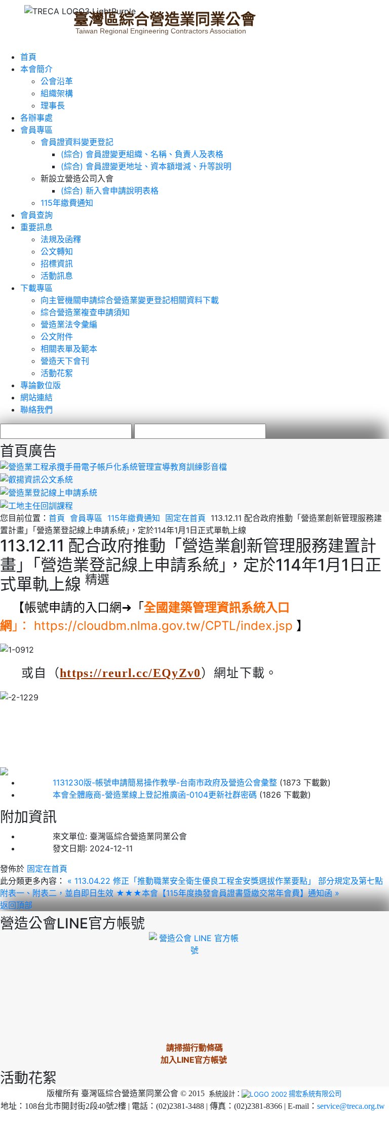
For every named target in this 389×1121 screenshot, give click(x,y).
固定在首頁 (185, 518)
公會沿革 (57, 81)
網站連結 (36, 397)
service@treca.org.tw (351, 1106)
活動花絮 (57, 373)
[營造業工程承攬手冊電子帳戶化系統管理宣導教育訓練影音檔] (113, 466)
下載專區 (36, 288)
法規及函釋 (61, 239)
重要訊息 (36, 227)
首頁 (28, 57)
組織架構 (57, 93)
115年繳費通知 (67, 203)
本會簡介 (36, 69)
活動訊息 (57, 276)
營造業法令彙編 (69, 324)
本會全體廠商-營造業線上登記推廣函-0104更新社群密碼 (138, 795)
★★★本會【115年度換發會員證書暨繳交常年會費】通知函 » (227, 893)
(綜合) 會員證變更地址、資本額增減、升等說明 (146, 166)
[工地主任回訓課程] (36, 505)
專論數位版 (40, 385)
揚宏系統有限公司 (315, 1094)
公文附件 (57, 336)
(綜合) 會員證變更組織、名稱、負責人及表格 (142, 154)
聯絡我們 (36, 409)
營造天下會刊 (65, 361)
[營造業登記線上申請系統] (48, 492)
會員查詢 (36, 215)
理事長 (53, 105)
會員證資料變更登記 (77, 142)
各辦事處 (36, 118)
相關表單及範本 (69, 349)
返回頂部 (16, 905)
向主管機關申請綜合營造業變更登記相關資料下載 (130, 300)
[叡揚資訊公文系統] (36, 479)
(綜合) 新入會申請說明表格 (110, 190)
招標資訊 (57, 263)
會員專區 (36, 130)
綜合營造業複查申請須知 (85, 312)
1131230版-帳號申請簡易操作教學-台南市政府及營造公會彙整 (148, 782)
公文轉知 (57, 251)
